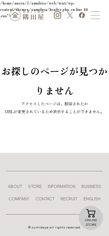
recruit (69, 198)
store (35, 186)
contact (44, 198)
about (15, 186)
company (18, 198)
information (61, 186)
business (91, 186)
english (92, 198)
